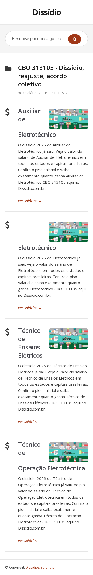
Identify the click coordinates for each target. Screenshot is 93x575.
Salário (31, 92)
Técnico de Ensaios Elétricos (30, 342)
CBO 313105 (53, 92)
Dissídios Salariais (40, 567)
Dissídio (46, 12)
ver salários (30, 200)
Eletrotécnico (37, 247)
